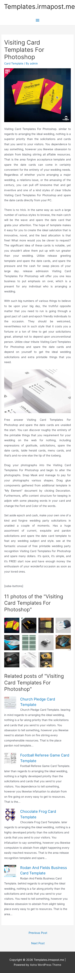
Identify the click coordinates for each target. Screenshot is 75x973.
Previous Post (38, 933)
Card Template (13, 63)
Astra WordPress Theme (45, 964)
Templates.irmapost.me (39, 6)
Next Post (38, 943)
